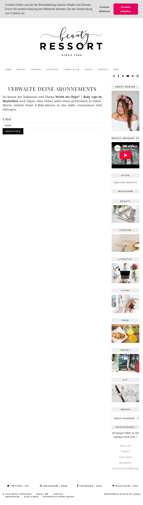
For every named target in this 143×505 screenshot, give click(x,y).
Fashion (36, 69)
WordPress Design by (122, 494)
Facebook (90, 486)
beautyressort (22, 494)
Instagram (54, 486)
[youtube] (128, 76)
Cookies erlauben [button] (126, 9)
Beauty (21, 69)
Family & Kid (72, 69)
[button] (26, 13)
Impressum (125, 457)
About (88, 69)
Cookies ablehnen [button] (104, 9)
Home (8, 69)
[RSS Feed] (133, 76)
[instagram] (114, 76)
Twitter (19, 486)
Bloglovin (126, 486)
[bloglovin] (123, 76)
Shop (116, 69)
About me (125, 445)
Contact (103, 69)
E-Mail (7, 119)
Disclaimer (125, 462)
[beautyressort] (71, 42)
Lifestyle (52, 69)
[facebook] (118, 76)
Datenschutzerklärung (125, 468)
